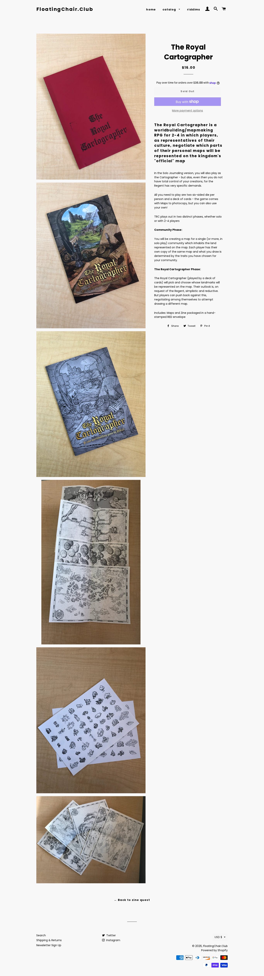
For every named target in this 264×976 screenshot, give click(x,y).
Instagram (113, 940)
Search (41, 935)
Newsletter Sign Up (48, 945)
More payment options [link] (187, 110)
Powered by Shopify (214, 950)
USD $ (218, 937)
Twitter (111, 935)
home (151, 9)
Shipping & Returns (49, 940)
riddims (193, 9)
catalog (170, 9)
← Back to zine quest (132, 900)
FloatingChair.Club (64, 9)
